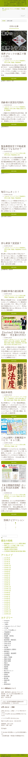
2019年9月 (7, 592)
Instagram (6, 620)
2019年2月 (7, 606)
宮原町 (7, 498)
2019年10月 (7, 590)
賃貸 (5, 251)
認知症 (22, 108)
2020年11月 (7, 567)
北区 (21, 496)
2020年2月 (7, 583)
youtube (6, 339)
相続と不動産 (8, 657)
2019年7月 (7, 596)
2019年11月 (7, 589)
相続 (19, 400)
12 (15, 527)
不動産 (12, 62)
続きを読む (14, 78)
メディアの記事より (10, 630)
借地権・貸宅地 (9, 636)
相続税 (6, 667)
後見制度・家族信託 (10, 640)
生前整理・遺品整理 (20, 341)
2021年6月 (7, 558)
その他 (6, 628)
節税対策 (6, 672)
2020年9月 (7, 571)
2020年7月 (7, 575)
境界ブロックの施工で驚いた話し (14, 545)
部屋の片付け (17, 344)
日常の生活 (7, 155)
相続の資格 (7, 661)
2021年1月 (7, 563)
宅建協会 (6, 108)
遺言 (5, 682)
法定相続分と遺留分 (10, 649)
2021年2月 (7, 561)
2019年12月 (7, 587)
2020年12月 (7, 565)
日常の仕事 (7, 62)
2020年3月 (7, 581)
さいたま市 (12, 496)
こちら (17, 718)
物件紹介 (6, 496)
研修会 (6, 668)
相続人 (6, 663)
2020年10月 (7, 569)
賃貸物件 (8, 110)
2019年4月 (7, 602)
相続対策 (23, 400)
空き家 (9, 344)
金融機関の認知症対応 (11, 547)
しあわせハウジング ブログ (11, 60)
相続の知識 (7, 342)
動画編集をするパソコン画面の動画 (15, 543)
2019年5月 (7, 600)
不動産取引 (22, 60)
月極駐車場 (21, 297)
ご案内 (6, 624)
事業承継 (6, 634)
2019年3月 (7, 604)
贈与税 (6, 678)
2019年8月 (7, 594)
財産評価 (6, 676)
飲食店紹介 (7, 684)
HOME (3, 20)
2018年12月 (7, 610)
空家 (12, 344)
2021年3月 (7, 560)
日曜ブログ (7, 645)
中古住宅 (23, 249)
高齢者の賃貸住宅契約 (11, 549)
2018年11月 (7, 612)
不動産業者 (18, 62)
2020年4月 (7, 579)
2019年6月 (7, 598)
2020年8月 (7, 573)
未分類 (6, 647)
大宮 (18, 155)
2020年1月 (7, 585)
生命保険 (6, 655)
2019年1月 (7, 608)
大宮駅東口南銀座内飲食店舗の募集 (15, 551)
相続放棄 (6, 665)
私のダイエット (9, 670)
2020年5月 (7, 577)
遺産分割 (6, 680)
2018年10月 (7, 614)
